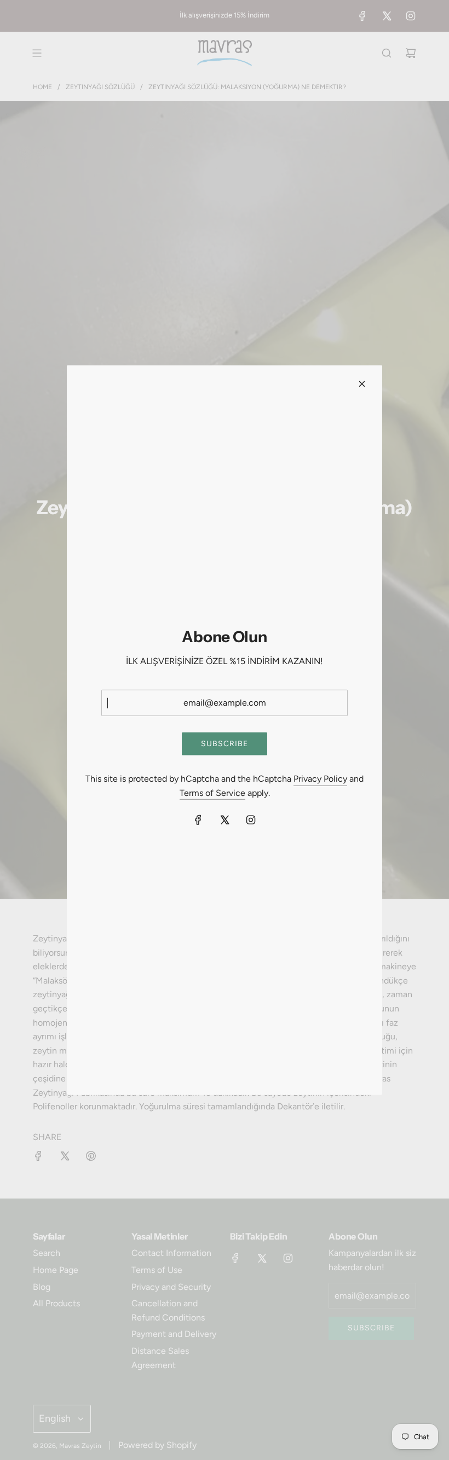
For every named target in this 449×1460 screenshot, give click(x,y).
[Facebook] (198, 820)
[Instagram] (251, 820)
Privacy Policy (320, 778)
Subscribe (224, 743)
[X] (224, 820)
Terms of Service (212, 793)
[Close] (362, 383)
